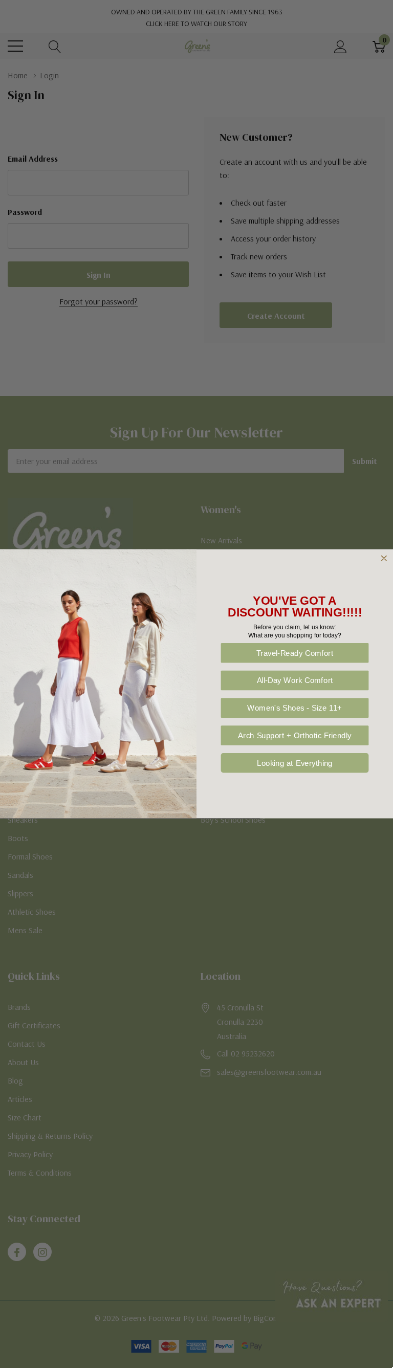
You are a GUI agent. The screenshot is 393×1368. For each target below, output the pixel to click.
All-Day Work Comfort (295, 680)
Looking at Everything (294, 763)
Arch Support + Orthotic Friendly (294, 736)
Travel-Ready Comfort (295, 653)
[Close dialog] (384, 558)
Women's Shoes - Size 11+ (294, 708)
